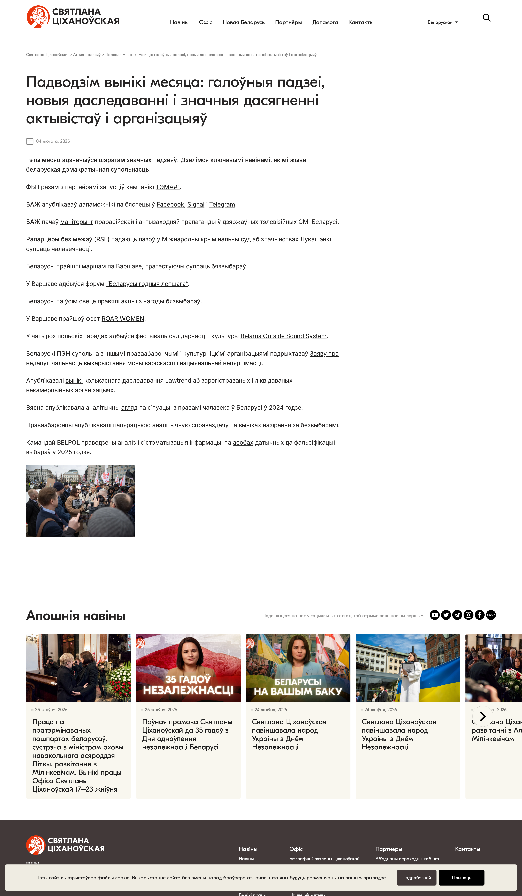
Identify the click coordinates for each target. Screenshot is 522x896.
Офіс (205, 22)
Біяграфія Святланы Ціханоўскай (325, 858)
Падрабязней (416, 877)
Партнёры (288, 22)
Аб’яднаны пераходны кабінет (407, 858)
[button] (482, 716)
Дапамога (325, 22)
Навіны (179, 22)
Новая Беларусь (244, 22)
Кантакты (361, 22)
